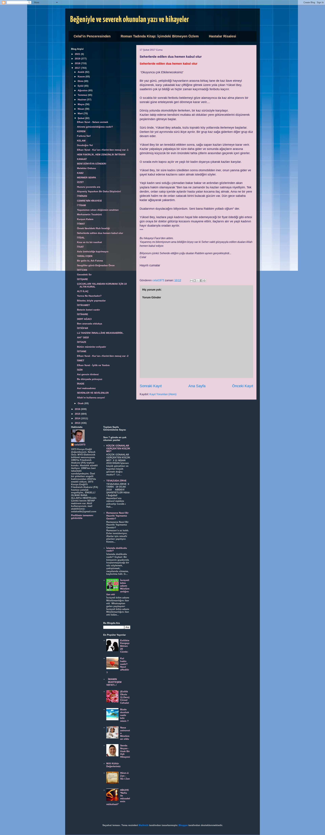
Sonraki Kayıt (151, 386)
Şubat (81, 118)
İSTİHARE (82, 314)
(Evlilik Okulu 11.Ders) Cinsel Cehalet (124, 697)
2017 (78, 68)
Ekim (81, 81)
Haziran (82, 99)
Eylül (81, 85)
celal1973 (79, 444)
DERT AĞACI (84, 319)
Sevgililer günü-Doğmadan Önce (96, 265)
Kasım (81, 76)
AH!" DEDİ (83, 337)
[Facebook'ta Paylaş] (201, 280)
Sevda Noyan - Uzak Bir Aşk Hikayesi (125, 751)
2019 (78, 58)
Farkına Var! (84, 136)
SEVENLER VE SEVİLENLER (93, 392)
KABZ (80, 173)
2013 (78, 423)
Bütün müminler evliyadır (91, 346)
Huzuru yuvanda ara (88, 186)
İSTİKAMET (83, 305)
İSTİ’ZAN (82, 270)
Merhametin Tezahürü (89, 214)
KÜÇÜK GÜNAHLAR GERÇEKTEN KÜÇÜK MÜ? (118, 448)
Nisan (81, 108)
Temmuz (83, 95)
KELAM (81, 140)
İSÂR (80, 369)
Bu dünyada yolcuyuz (89, 379)
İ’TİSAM (81, 205)
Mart (80, 113)
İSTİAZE (81, 342)
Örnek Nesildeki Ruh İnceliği (93, 228)
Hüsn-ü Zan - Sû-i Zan (125, 776)
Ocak (81, 403)
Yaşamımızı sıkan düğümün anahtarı (98, 209)
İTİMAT (81, 223)
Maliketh (143, 825)
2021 (78, 54)
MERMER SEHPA (86, 177)
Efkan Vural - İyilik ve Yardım (93, 365)
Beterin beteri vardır (88, 309)
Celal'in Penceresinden (92, 36)
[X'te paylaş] (198, 280)
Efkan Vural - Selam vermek (92, 122)
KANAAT (82, 159)
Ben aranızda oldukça (89, 323)
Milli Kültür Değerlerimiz (113, 765)
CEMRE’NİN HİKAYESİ (89, 200)
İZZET (80, 182)
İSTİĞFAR (82, 328)
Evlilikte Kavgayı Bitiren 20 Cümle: (124, 646)
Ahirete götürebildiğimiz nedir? (95, 126)
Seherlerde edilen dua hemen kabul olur (100, 233)
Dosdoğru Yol (85, 145)
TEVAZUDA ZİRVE (116, 480)
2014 (78, 418)
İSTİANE (81, 351)
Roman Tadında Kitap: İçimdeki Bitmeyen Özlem (160, 36)
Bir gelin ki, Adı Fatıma (90, 260)
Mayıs (81, 104)
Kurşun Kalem (85, 219)
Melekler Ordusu (86, 168)
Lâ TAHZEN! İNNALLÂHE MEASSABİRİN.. (100, 333)
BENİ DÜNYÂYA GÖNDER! (91, 163)
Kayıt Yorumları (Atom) (162, 394)
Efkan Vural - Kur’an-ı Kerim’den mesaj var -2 (102, 356)
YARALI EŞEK (85, 256)
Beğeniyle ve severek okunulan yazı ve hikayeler (129, 20)
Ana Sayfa (196, 386)
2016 (78, 409)
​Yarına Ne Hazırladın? (89, 295)
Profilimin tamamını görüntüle (82, 516)
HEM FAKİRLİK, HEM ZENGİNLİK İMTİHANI (101, 154)
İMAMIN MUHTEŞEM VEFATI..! (114, 682)
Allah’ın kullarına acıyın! (91, 397)
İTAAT (80, 246)
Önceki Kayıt (242, 386)
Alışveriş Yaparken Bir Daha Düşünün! (99, 191)
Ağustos (83, 90)
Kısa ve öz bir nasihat (89, 242)
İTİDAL (81, 237)
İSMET (80, 360)
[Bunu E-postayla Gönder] (191, 280)
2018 (78, 63)
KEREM (81, 131)
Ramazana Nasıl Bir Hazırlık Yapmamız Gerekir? (117, 515)
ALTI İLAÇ (83, 291)
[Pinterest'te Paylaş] (204, 280)
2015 (78, 413)
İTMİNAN (82, 196)
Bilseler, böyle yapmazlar (91, 300)
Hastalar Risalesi (222, 36)
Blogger (183, 825)
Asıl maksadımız (86, 388)
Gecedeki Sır (84, 274)
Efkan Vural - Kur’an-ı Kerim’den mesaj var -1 (102, 149)
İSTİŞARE (82, 279)
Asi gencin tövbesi (88, 374)
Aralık (81, 72)
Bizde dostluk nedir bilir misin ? (124, 715)
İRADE (80, 383)
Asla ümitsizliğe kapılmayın (93, 251)
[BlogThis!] (194, 280)
